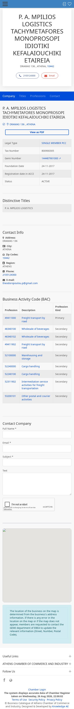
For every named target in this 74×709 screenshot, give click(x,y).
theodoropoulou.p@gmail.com (20, 283)
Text (5, 470)
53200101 (10, 396)
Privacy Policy (54, 699)
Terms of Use (19, 699)
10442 (50, 66)
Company (9, 96)
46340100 (10, 328)
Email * (7, 442)
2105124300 (29, 75)
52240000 (10, 366)
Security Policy (37, 699)
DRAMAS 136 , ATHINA (22, 124)
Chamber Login (37, 689)
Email (52, 75)
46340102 (10, 336)
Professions (38, 96)
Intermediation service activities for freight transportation (35, 385)
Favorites (69, 4)
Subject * (8, 456)
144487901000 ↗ (51, 158)
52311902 (10, 381)
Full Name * (9, 428)
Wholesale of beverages (35, 328)
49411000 (10, 317)
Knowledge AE (60, 706)
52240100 (10, 374)
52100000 (10, 355)
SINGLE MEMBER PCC (54, 143)
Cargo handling (31, 366)
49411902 (10, 344)
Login (64, 4)
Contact (55, 96)
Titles (22, 96)
